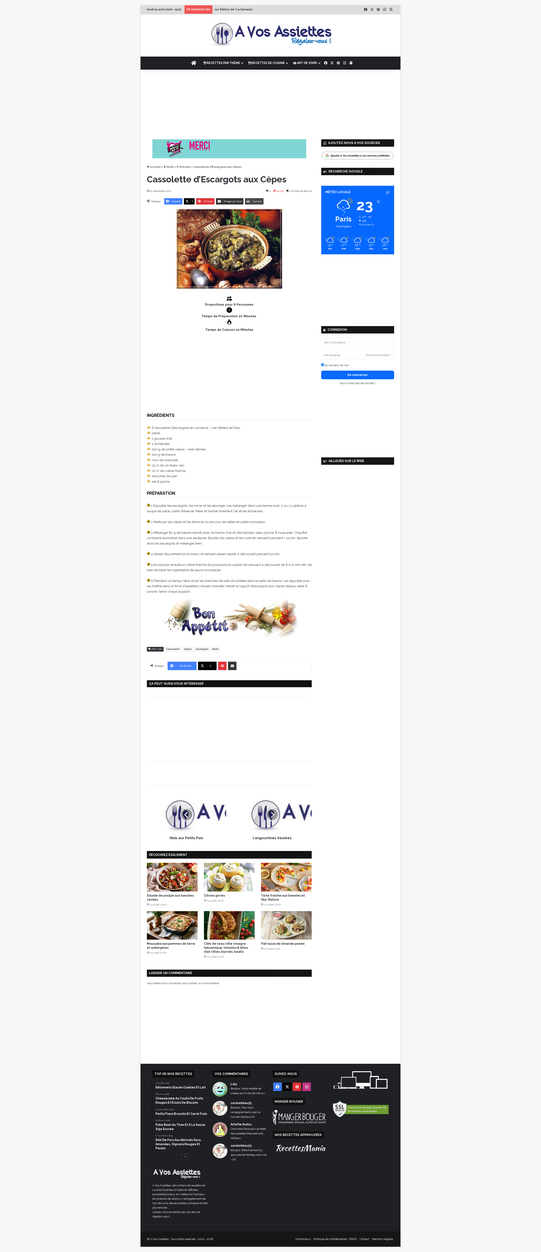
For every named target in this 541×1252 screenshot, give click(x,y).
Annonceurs (303, 1239)
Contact (364, 1239)
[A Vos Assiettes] (270, 35)
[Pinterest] (222, 666)
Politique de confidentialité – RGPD (335, 1239)
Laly (234, 1084)
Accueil (155, 166)
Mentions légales (382, 1239)
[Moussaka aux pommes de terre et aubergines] (172, 925)
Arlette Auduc (241, 1124)
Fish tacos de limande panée (283, 943)
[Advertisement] (270, 103)
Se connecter (357, 375)
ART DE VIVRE (306, 63)
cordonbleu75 (241, 1103)
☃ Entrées (183, 166)
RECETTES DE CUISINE (268, 63)
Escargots (202, 649)
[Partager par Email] (232, 666)
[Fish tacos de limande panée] (286, 925)
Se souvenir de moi (336, 365)
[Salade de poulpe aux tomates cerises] (172, 877)
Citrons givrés (214, 895)
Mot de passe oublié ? (378, 355)
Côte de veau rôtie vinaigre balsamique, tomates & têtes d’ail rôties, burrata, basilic (226, 947)
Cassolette (173, 649)
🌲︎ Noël (168, 166)
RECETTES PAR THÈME (223, 63)
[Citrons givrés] (229, 877)
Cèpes (188, 649)
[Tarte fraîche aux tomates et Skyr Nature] (286, 877)
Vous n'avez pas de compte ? (358, 383)
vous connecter (171, 983)
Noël (215, 649)
